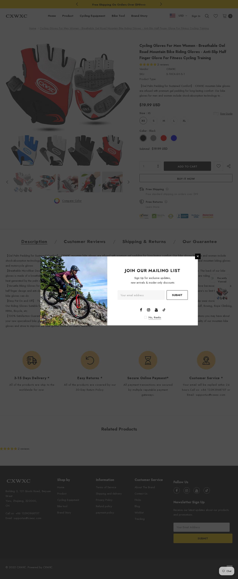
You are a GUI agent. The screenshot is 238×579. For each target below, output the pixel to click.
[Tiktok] (164, 309)
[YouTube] (156, 309)
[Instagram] (148, 309)
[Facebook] (141, 309)
